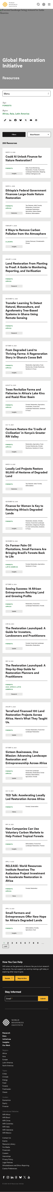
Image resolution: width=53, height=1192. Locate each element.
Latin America (22, 113)
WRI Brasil (6, 1117)
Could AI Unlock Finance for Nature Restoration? (24, 158)
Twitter (24, 1177)
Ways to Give (22, 978)
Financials (6, 1150)
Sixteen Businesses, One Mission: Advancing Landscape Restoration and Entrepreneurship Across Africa (26, 757)
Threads (16, 1177)
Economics (6, 1100)
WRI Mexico (6, 1132)
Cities (4, 1073)
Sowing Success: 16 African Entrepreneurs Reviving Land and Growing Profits (25, 592)
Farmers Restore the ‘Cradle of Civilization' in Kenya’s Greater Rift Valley (26, 432)
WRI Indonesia (7, 1129)
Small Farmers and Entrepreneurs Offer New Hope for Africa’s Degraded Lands (26, 916)
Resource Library (8, 1144)
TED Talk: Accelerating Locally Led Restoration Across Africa (25, 797)
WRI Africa (6, 1114)
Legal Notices (7, 1162)
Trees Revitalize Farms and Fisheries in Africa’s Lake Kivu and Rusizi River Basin (25, 393)
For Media (6, 1147)
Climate (9, 242)
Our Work (6, 1045)
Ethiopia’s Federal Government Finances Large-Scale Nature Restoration (26, 194)
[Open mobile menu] (49, 4)
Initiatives (6, 1039)
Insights (5, 1042)
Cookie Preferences (9, 1168)
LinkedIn (12, 1177)
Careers (5, 1153)
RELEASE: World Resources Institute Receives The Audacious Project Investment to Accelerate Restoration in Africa (25, 873)
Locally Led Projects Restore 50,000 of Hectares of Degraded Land (26, 472)
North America (7, 1065)
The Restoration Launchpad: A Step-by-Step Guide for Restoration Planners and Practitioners (25, 670)
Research (6, 1033)
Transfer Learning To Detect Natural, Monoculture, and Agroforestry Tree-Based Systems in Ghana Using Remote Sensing (24, 310)
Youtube (29, 1177)
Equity (4, 1103)
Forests (7, 105)
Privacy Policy (7, 1159)
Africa (5, 113)
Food (4, 1083)
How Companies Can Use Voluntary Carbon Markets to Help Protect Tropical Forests (25, 832)
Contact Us (6, 1138)
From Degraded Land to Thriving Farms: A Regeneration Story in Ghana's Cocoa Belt (26, 353)
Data (4, 1036)
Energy (5, 1080)
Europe (5, 1059)
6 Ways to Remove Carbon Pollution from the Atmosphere (26, 232)
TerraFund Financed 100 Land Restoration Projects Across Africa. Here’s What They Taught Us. (26, 716)
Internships (6, 1156)
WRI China (6, 1120)
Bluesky (20, 1177)
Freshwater (6, 1089)
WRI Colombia (7, 1123)
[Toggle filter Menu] (44, 4)
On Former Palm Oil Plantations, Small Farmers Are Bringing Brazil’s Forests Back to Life (26, 550)
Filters (14, 134)
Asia (12, 113)
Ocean (4, 1092)
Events (4, 1141)
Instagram (8, 1177)
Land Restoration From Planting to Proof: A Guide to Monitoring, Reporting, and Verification (26, 267)
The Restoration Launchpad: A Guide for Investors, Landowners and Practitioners (25, 632)
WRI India (6, 1126)
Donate (7, 978)
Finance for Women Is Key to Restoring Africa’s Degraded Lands (24, 509)
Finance (5, 1106)
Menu (7, 93)
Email (8, 998)
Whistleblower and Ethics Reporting (15, 1165)
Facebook (3, 1177)
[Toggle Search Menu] (38, 4)
